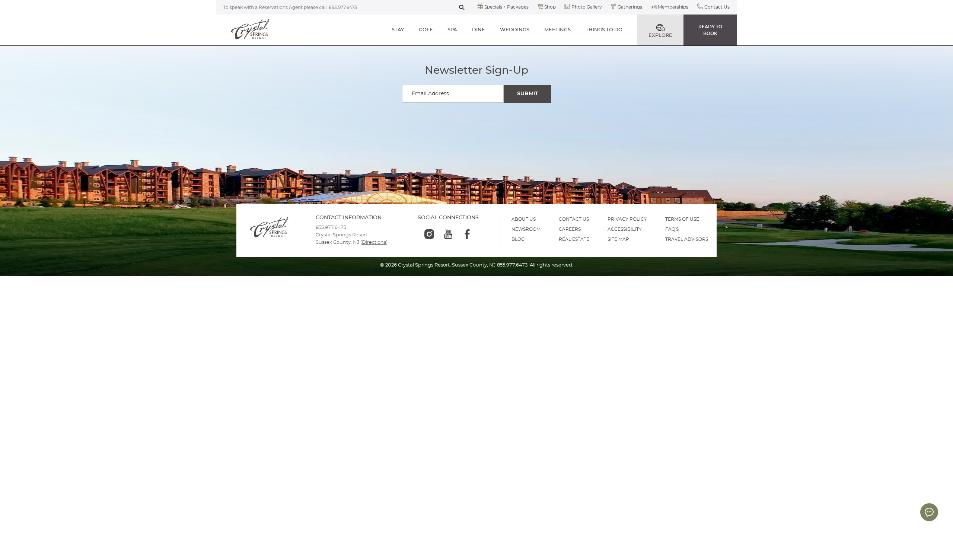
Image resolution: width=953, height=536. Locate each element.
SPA (452, 30)
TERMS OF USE (682, 219)
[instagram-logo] (429, 234)
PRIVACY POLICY (627, 219)
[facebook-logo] (467, 234)
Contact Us (717, 7)
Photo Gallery (586, 7)
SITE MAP (618, 239)
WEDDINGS (514, 30)
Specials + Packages (506, 7)
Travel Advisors (686, 239)
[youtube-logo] (448, 234)
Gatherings (630, 7)
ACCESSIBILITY (625, 229)
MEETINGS (557, 30)
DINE (478, 30)
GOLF (426, 30)
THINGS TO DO (604, 30)
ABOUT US (523, 219)
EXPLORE (660, 35)
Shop (550, 7)
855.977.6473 (343, 7)
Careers (570, 229)
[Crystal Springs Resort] (250, 29)
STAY (398, 30)
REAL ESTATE (574, 239)
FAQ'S (672, 229)
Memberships (673, 7)
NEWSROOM (526, 229)
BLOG (518, 239)
